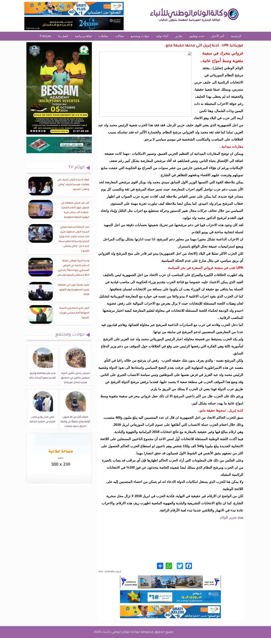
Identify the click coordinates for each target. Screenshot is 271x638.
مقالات (119, 36)
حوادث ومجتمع (140, 36)
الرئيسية (236, 36)
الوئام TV (76, 167)
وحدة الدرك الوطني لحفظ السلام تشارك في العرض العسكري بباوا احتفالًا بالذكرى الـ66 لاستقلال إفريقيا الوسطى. (72, 268)
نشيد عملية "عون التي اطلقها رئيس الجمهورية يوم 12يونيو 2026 (73, 290)
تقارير (178, 36)
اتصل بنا (63, 36)
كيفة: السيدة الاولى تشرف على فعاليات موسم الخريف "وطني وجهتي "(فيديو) (73, 185)
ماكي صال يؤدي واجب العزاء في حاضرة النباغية (42, 419)
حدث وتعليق (196, 36)
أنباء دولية (162, 36)
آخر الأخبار (217, 36)
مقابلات (103, 36)
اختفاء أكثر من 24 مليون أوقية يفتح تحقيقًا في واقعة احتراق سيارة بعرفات (75, 422)
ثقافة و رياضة (83, 36)
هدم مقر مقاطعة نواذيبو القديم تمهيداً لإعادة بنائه (42, 375)
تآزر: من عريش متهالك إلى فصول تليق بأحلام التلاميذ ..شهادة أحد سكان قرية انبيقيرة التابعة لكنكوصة (75, 210)
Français (45, 36)
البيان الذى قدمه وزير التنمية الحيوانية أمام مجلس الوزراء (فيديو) (74, 313)
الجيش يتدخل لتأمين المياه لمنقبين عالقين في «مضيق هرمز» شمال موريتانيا (75, 378)
